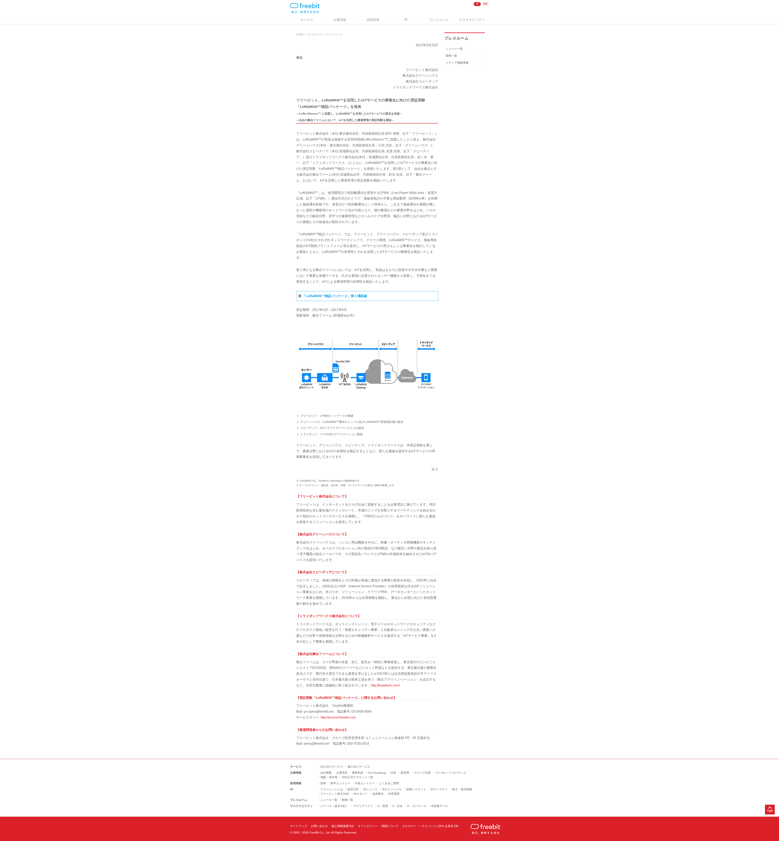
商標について (389, 826)
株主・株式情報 (462, 789)
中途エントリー (365, 783)
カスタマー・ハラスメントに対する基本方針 (430, 826)
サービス (306, 19)
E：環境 (383, 805)
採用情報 (372, 19)
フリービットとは (331, 789)
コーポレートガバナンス (450, 772)
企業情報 (339, 19)
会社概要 (326, 772)
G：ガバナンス (416, 805)
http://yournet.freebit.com (338, 717)
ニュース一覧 (454, 48)
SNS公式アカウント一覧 (357, 777)
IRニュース (370, 789)
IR (406, 19)
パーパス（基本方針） (334, 805)
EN (485, 3)
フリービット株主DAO (334, 793)
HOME (299, 34)
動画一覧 (451, 55)
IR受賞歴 (393, 793)
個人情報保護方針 (342, 826)
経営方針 (353, 789)
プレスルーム (439, 19)
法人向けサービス (331, 766)
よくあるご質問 (389, 783)
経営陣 (405, 772)
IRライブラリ (439, 789)
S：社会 (397, 805)
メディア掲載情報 (457, 62)
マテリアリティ (363, 805)
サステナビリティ (472, 19)
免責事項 (378, 793)
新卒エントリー (340, 783)
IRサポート (361, 793)
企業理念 (342, 772)
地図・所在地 (328, 777)
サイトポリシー (368, 826)
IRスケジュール (392, 789)
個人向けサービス (359, 766)
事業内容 (357, 772)
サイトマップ (298, 826)
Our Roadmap (377, 772)
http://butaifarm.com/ (385, 685)
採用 (323, 783)
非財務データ (439, 805)
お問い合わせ (319, 826)
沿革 (393, 772)
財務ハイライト (416, 789)
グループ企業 (422, 772)
